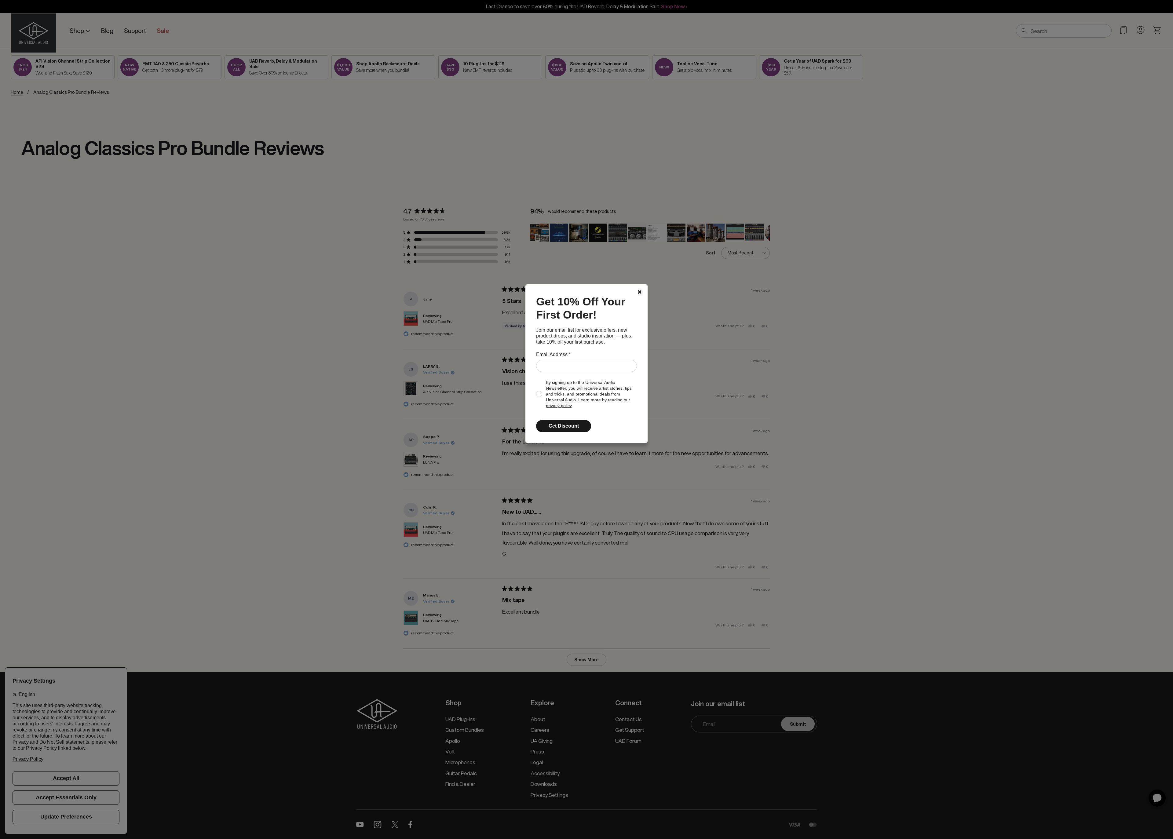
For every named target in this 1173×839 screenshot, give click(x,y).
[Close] (639, 292)
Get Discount (564, 426)
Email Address (553, 354)
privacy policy (559, 405)
